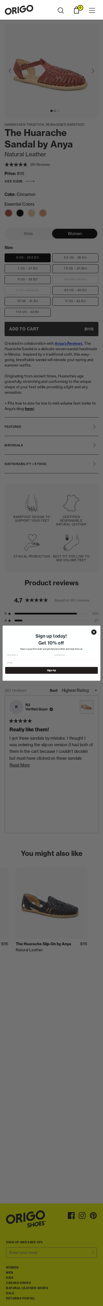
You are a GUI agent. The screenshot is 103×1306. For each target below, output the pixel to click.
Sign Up (51, 670)
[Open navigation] (92, 10)
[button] (61, 10)
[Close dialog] (94, 632)
